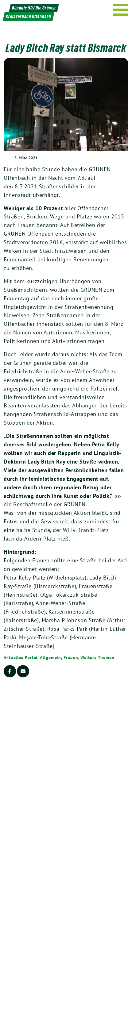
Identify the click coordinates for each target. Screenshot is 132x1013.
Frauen (71, 657)
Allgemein (50, 657)
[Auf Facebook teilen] (10, 671)
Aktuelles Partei (20, 657)
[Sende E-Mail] (23, 671)
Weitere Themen (97, 657)
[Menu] (120, 10)
